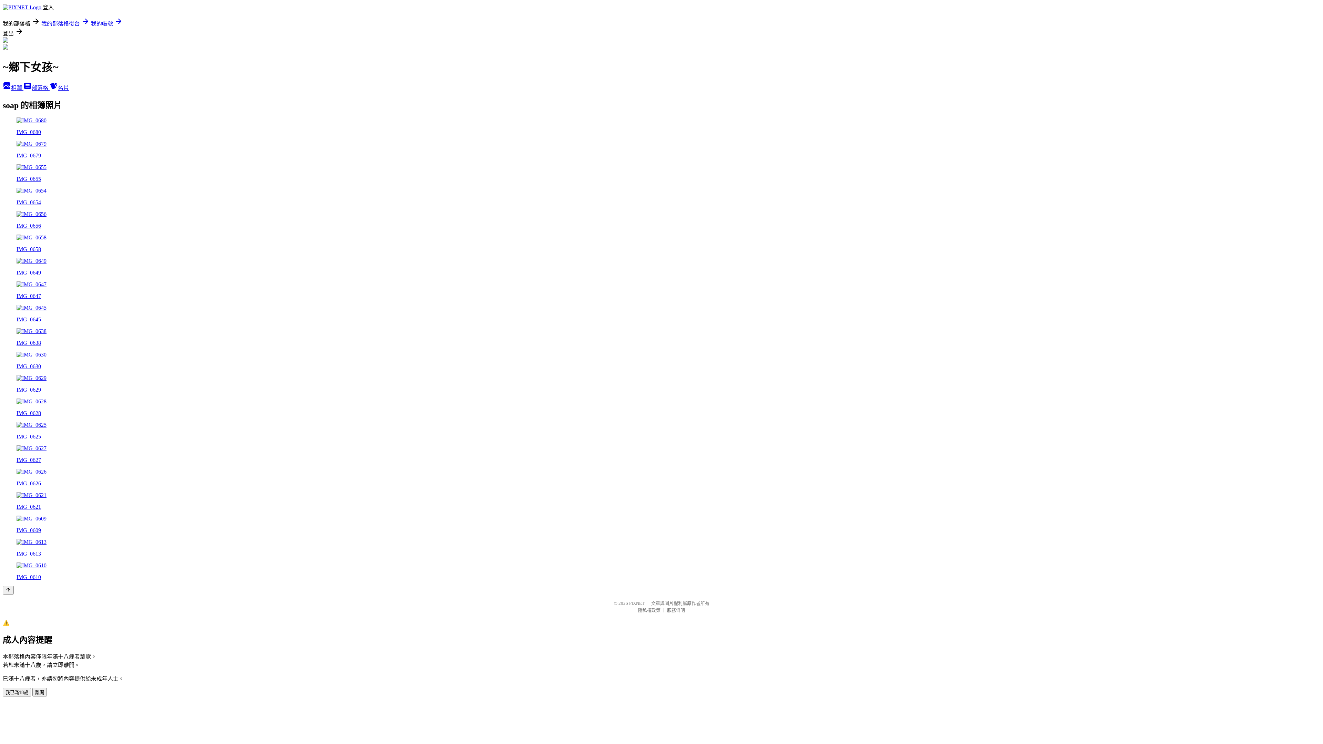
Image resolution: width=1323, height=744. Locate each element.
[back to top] (8, 590)
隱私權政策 (649, 610)
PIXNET (637, 603)
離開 (39, 692)
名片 (63, 88)
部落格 (41, 88)
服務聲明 (676, 610)
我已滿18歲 (17, 692)
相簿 (17, 88)
